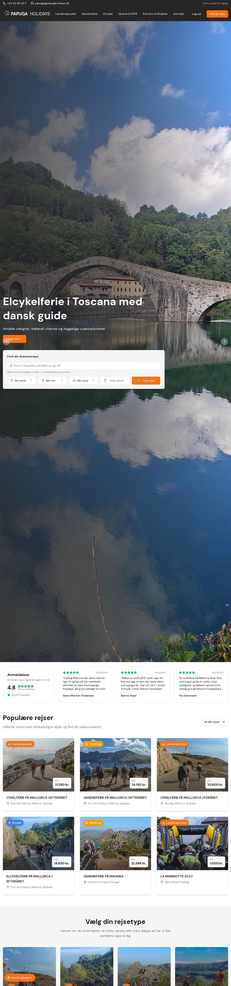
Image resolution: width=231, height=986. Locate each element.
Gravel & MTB (127, 14)
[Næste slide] (224, 341)
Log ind (196, 14)
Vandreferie (89, 14)
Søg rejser (149, 383)
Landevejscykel (65, 14)
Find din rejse (217, 14)
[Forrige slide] (6, 341)
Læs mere (14, 341)
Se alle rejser (211, 721)
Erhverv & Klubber (155, 14)
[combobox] (21, 383)
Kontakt (178, 14)
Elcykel (108, 14)
